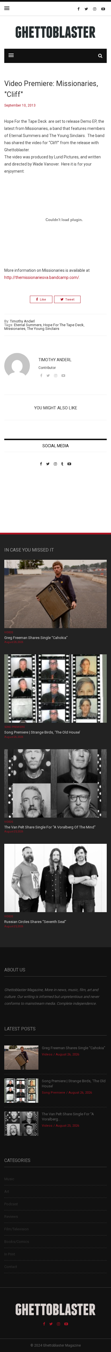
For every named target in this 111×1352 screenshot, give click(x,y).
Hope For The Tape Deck (63, 325)
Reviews (11, 1216)
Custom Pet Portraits (21, 505)
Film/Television (16, 1229)
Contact (10, 1267)
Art (6, 1191)
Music (9, 1179)
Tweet (69, 299)
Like (43, 299)
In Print (9, 1254)
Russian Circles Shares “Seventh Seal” (35, 922)
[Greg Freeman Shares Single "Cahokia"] (55, 594)
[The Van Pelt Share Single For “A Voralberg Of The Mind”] (55, 784)
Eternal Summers (28, 325)
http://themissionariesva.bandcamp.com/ (41, 277)
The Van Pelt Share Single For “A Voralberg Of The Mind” (50, 827)
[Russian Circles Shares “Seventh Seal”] (55, 879)
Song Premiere (14, 727)
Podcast (11, 1204)
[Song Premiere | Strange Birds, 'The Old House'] (55, 689)
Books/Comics (16, 1241)
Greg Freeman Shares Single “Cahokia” (36, 638)
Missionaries (14, 328)
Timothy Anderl (22, 321)
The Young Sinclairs (43, 328)
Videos (8, 632)
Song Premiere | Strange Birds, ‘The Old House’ (42, 732)
